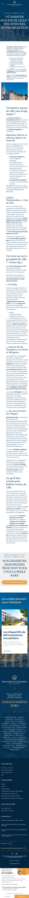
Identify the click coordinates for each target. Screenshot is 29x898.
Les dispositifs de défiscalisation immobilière (14, 635)
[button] (3, 3)
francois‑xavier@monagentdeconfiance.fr (12, 848)
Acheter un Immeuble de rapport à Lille (12, 820)
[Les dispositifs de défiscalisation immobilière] (14, 617)
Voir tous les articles (8, 660)
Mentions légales (14, 860)
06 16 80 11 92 (5, 843)
